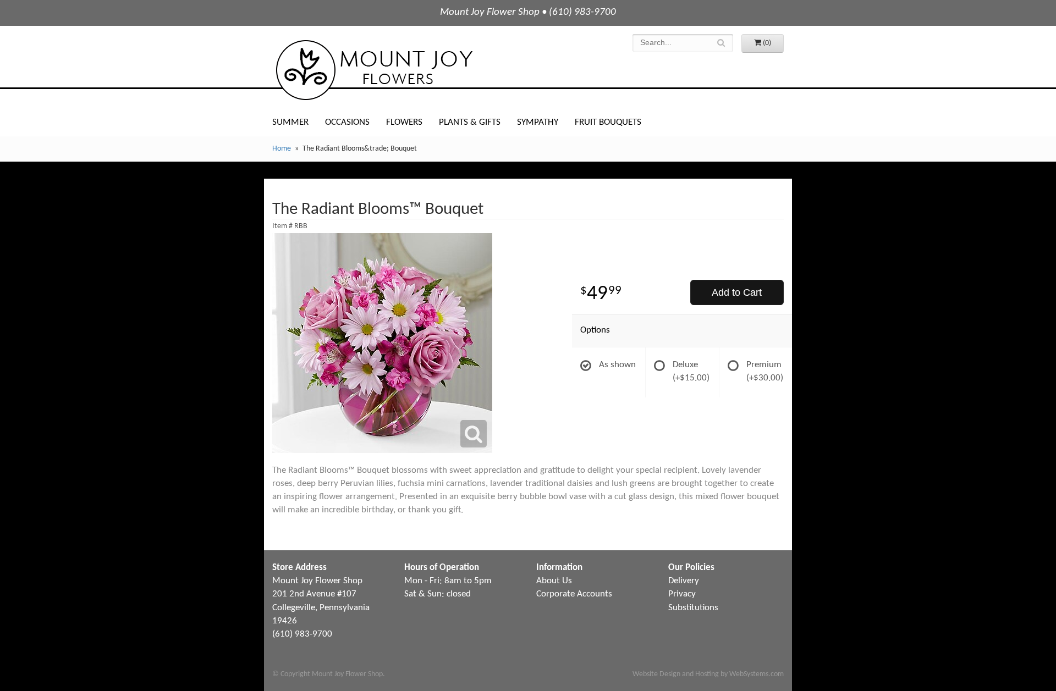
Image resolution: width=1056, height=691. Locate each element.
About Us (554, 580)
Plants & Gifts (470, 122)
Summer (290, 122)
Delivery (683, 580)
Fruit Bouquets (608, 122)
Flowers (404, 122)
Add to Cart (737, 292)
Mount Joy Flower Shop (373, 70)
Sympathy (537, 122)
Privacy (682, 594)
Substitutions (693, 607)
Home (281, 148)
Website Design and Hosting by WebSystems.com (708, 674)
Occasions (347, 122)
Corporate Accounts (574, 594)
